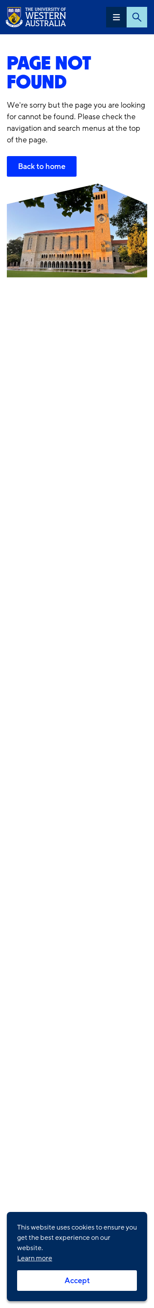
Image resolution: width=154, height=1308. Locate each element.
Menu (116, 17)
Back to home (41, 166)
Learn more (34, 1258)
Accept (77, 1280)
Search (137, 17)
